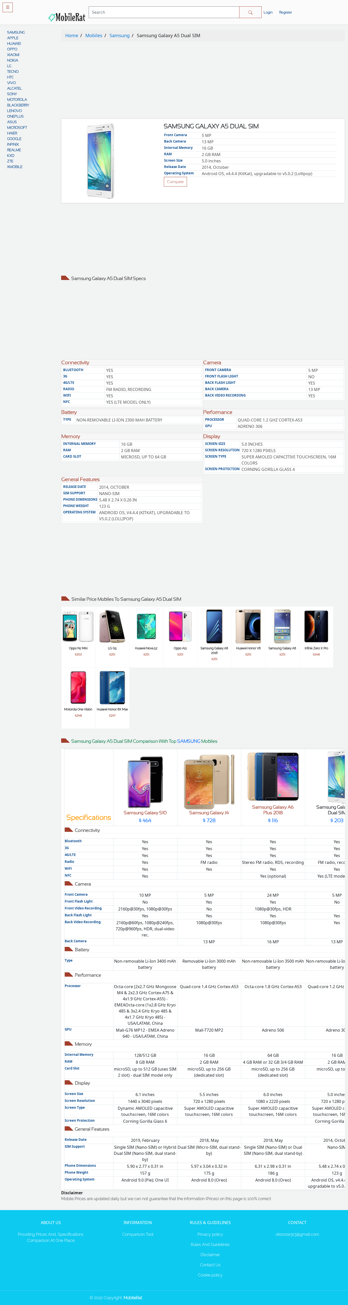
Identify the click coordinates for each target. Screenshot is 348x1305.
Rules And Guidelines (210, 1244)
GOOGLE (14, 139)
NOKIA (12, 60)
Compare (175, 181)
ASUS (12, 122)
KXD (10, 155)
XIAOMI (13, 55)
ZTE (10, 161)
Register (285, 12)
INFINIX (13, 144)
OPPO (12, 49)
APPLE (12, 38)
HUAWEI (14, 43)
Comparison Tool (137, 1234)
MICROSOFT (17, 127)
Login (268, 12)
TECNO (13, 71)
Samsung (120, 35)
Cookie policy (210, 1275)
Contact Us (210, 1264)
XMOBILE (14, 167)
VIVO (11, 83)
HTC (10, 77)
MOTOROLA (17, 99)
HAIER (12, 133)
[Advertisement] (203, 81)
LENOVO (14, 111)
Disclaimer (210, 1254)
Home (71, 35)
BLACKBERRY (18, 105)
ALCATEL (14, 88)
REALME (14, 150)
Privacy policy (210, 1234)
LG (9, 66)
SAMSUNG (16, 32)
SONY (12, 94)
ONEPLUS (15, 116)
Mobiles (93, 35)
